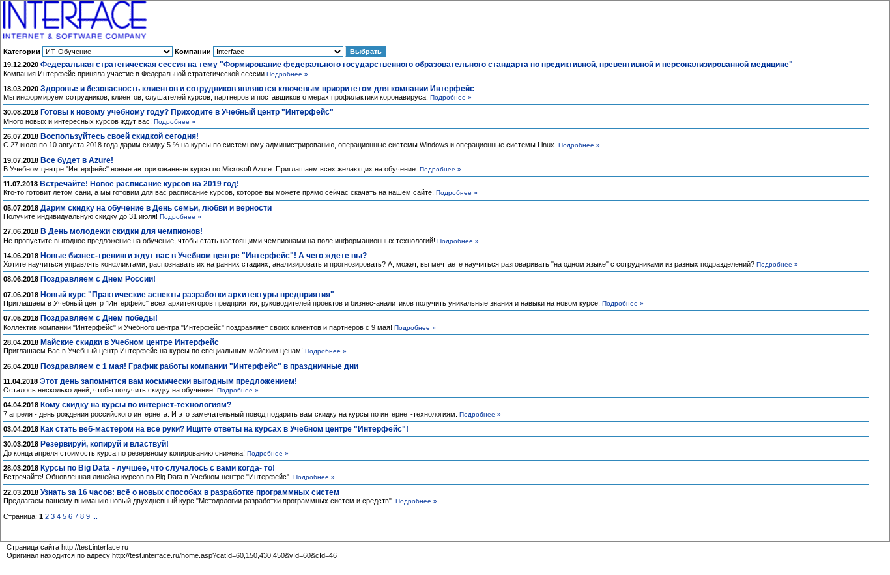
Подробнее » (287, 74)
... (95, 516)
